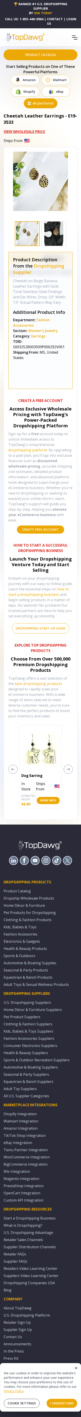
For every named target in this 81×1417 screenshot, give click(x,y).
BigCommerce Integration (25, 1164)
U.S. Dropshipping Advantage (28, 1232)
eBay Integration (18, 1142)
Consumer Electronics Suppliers (30, 1045)
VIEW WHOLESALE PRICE (24, 131)
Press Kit (11, 1358)
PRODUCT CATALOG (40, 55)
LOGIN (71, 19)
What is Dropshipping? (23, 1225)
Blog (7, 1290)
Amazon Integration (21, 1128)
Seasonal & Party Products (26, 970)
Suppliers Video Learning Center (31, 1275)
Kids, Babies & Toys (20, 927)
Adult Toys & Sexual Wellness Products (36, 984)
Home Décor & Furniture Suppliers (33, 1009)
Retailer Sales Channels (23, 1239)
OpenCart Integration (22, 1193)
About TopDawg (18, 1308)
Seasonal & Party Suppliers (26, 1074)
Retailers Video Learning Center (30, 1268)
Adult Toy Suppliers (20, 1088)
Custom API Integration (23, 1200)
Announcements (17, 1344)
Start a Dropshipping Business (30, 1218)
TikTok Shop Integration (25, 1135)
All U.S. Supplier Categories (26, 1095)
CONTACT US (55, 21)
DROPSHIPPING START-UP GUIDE (40, 628)
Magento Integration (21, 1178)
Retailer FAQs (15, 1254)
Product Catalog (17, 891)
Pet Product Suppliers (22, 1016)
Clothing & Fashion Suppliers (28, 1024)
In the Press (14, 1351)
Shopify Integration (20, 1113)
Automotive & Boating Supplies (30, 962)
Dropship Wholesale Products (29, 898)
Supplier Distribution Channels (30, 1246)
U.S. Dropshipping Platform (27, 1315)
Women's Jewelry (43, 330)
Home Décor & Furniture (24, 905)
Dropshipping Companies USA (29, 1282)
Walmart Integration (21, 1121)
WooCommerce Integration (27, 1157)
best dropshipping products (38, 683)
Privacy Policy (14, 1391)
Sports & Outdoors (19, 955)
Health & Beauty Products (25, 948)
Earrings (38, 336)
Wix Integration (17, 1171)
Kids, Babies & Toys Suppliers (28, 1031)
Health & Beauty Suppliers (26, 1052)
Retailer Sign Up (17, 1322)
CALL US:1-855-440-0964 (24, 19)
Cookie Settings (22, 1403)
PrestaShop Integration (24, 1185)
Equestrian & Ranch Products (28, 977)
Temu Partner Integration (26, 1149)
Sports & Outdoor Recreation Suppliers (37, 1060)
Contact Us (13, 1336)
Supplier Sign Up (18, 1329)
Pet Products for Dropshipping (30, 912)
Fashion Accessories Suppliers (29, 1038)
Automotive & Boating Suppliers (31, 1067)
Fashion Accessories (20, 934)
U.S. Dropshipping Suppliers (27, 1002)
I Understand (62, 1403)
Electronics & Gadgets (22, 941)
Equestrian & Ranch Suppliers (28, 1081)
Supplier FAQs (15, 1261)
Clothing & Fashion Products (28, 919)
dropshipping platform (27, 450)
